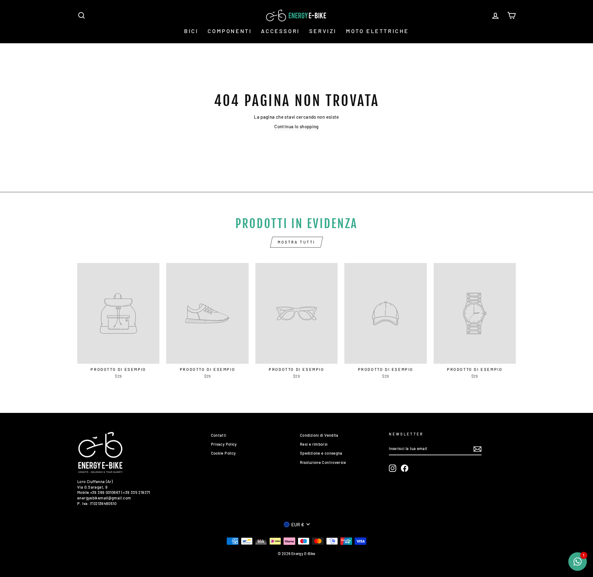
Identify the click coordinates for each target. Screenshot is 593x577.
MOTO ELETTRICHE (377, 31)
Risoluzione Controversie (323, 462)
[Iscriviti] (477, 449)
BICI (191, 31)
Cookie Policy (223, 453)
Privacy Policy (224, 444)
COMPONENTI (230, 31)
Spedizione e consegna (321, 453)
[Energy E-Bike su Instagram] (392, 468)
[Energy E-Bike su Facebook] (404, 468)
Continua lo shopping (296, 126)
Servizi (323, 31)
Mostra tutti (296, 242)
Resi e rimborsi (314, 444)
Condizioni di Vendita (319, 435)
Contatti (218, 435)
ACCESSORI (280, 31)
